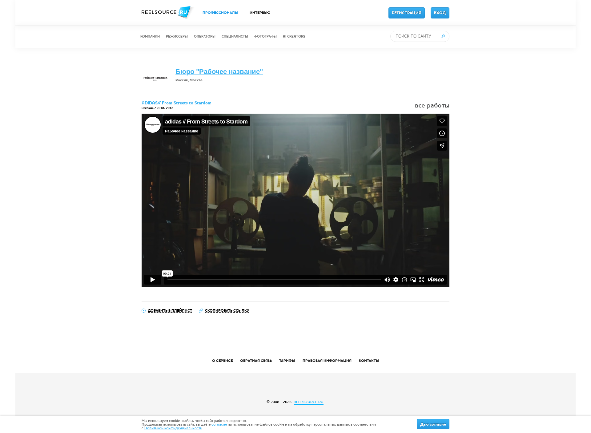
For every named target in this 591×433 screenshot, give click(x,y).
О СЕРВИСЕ (222, 360)
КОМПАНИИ (150, 36)
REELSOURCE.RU (309, 401)
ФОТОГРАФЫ (265, 36)
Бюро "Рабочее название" (219, 71)
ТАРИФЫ (287, 360)
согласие (219, 424)
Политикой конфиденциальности (173, 428)
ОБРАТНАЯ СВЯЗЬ (256, 360)
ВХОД (440, 13)
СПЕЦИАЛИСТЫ (235, 36)
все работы (432, 105)
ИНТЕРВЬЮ (260, 12)
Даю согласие (433, 424)
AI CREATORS (294, 36)
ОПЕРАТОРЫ (204, 36)
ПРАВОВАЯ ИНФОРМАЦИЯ (327, 360)
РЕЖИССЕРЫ (177, 36)
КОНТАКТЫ (369, 360)
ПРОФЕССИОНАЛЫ (220, 12)
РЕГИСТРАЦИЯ (406, 13)
